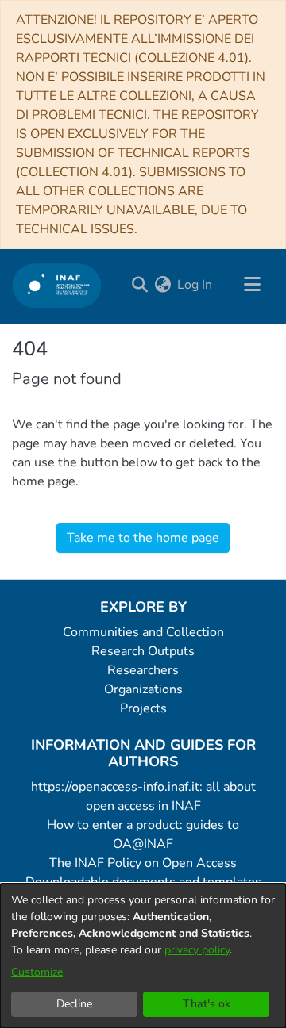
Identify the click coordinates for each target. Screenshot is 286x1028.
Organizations (143, 689)
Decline (74, 1003)
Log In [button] (195, 284)
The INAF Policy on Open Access (143, 863)
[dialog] (143, 956)
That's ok (206, 1003)
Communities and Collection (143, 632)
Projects (143, 708)
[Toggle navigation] (252, 285)
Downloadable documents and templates (143, 882)
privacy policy (197, 949)
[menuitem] (162, 284)
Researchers (143, 670)
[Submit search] (139, 284)
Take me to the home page (143, 538)
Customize (37, 972)
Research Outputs (143, 651)
